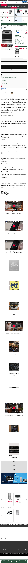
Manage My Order (6, 0)
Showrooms (16, 0)
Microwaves (5, 6)
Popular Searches (16, 530)
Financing (14, 469)
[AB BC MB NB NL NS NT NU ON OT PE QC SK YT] (24, 0)
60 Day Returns (4, 80)
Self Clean (2, 20)
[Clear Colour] (7, 12)
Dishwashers (14, 6)
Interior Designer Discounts (5, 83)
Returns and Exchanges (17, 531)
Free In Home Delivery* (5, 74)
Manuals (14, 462)
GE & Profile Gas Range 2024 (7, 49)
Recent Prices (26, 33)
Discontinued (16, 529)
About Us (2, 529)
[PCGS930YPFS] (17, 51)
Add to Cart (16, 46)
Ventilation (9, 6)
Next (12, 45)
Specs (14, 461)
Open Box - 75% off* (14, 7)
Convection (2, 18)
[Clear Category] (7, 13)
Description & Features (14, 96)
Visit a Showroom (25, 46)
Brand (1, 11)
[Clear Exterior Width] (7, 17)
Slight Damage (4, 92)
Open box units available (3, 88)
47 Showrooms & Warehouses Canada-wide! (19, 3)
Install (14, 470)
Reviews (14, 465)
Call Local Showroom (21, 46)
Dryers (21, 6)
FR (27, 0)
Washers (17, 6)
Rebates (14, 466)
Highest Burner (2, 14)
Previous (1, 45)
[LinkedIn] (1, 539)
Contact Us (2, 530)
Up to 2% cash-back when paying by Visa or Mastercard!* (9, 77)
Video (19, 560)
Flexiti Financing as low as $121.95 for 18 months (8, 85)
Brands (24, 6)
